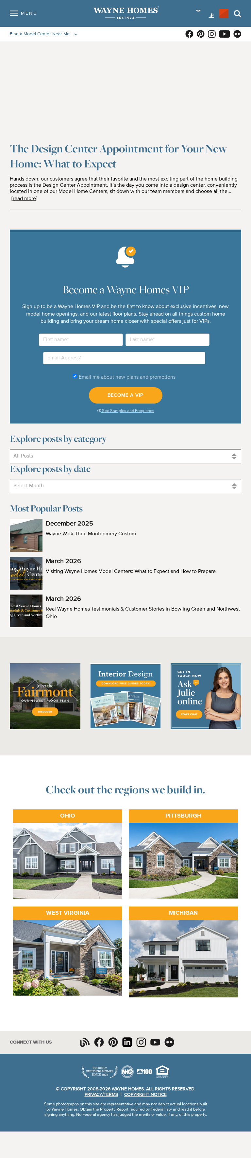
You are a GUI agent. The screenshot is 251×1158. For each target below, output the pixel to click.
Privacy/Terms (101, 1094)
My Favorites (223, 13)
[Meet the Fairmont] (45, 728)
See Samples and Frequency (127, 411)
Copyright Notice (145, 1094)
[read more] (24, 198)
